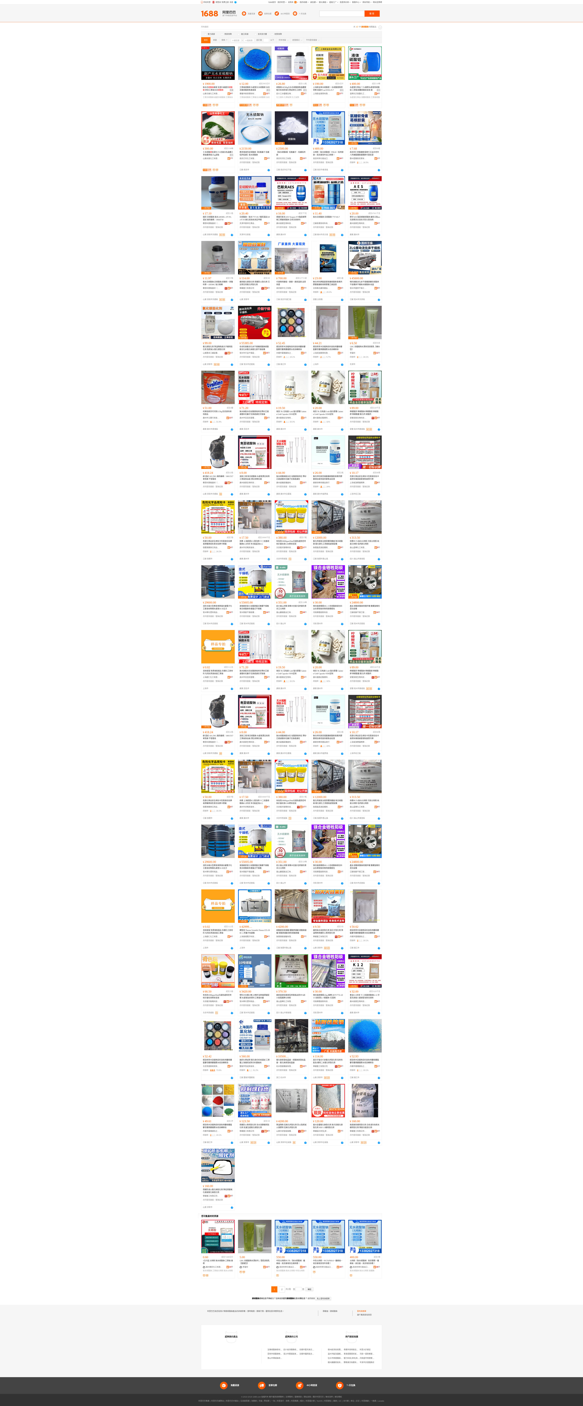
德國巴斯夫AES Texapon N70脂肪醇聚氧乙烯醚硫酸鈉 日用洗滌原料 (291, 218)
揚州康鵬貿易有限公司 (337, 1362)
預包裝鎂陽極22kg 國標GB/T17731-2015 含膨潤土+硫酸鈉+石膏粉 (328, 996)
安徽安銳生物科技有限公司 (358, 418)
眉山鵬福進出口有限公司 (284, 612)
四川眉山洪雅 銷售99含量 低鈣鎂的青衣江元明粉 (291, 607)
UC (340, 1401)
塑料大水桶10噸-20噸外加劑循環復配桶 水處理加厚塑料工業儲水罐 (254, 996)
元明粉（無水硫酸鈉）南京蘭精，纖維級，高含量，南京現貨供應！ (364, 1262)
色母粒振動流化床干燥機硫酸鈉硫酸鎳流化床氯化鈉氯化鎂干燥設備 (254, 348)
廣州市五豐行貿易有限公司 (211, 418)
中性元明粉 (300, 1271)
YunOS (319, 1401)
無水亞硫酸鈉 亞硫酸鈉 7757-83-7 (326, 217)
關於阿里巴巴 (318, 1397)
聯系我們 (329, 1397)
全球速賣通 (244, 1401)
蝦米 (302, 1401)
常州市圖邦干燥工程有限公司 (358, 288)
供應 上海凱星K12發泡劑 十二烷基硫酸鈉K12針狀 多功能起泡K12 (254, 542)
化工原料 (280, 97)
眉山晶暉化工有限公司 (358, 548)
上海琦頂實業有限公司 (321, 353)
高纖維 (371, 1271)
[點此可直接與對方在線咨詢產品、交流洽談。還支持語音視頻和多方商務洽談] (269, 170)
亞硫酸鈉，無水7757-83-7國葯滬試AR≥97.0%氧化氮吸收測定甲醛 (255, 218)
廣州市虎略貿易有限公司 (248, 548)
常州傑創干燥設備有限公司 (248, 612)
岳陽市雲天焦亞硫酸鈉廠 (309, 1350)
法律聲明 (289, 1397)
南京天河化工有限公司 (284, 158)
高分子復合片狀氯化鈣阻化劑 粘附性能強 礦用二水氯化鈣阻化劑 (328, 1061)
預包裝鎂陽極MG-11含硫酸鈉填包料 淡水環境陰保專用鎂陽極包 (327, 607)
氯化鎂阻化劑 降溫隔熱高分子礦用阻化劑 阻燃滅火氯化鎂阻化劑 (217, 348)
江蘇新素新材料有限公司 (321, 223)
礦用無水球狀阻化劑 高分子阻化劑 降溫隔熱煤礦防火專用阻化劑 (328, 931)
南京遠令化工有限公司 (284, 288)
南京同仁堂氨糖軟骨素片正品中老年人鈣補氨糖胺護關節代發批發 (364, 153)
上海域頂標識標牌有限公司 (358, 483)
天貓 (260, 1401)
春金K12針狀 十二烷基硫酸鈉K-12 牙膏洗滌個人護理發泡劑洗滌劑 (365, 996)
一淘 (273, 1401)
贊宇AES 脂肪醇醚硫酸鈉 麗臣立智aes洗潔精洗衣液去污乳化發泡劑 (365, 218)
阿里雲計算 (310, 1401)
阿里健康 (365, 1401)
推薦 (231, 90)
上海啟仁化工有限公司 (211, 677)
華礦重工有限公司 (247, 288)
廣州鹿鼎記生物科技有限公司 (284, 418)
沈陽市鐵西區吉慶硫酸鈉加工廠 (312, 1354)
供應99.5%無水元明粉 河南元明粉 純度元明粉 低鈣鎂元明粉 (364, 542)
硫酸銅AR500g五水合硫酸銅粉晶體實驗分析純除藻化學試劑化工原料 (291, 88)
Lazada (381, 1401)
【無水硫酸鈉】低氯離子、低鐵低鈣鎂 (290, 153)
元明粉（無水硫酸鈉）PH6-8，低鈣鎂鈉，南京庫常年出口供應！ (328, 153)
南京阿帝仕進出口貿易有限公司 (321, 158)
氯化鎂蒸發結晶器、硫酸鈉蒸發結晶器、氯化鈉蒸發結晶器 (290, 1061)
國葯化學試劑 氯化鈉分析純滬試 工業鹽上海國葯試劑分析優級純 (255, 1061)
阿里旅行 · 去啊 (283, 1401)
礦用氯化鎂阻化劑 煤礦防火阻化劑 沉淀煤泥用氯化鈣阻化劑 (255, 283)
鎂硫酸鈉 (333, 1311)
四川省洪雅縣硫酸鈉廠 (292, 1350)
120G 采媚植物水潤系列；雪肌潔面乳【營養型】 (255, 1262)
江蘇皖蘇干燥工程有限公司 (358, 612)
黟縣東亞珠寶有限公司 (353, 1362)
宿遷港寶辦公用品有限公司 (211, 548)
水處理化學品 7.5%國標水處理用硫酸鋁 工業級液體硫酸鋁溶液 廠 (365, 88)
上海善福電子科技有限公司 (248, 937)
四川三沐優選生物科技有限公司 (284, 94)
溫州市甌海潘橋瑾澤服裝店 (339, 1354)
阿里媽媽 (294, 1401)
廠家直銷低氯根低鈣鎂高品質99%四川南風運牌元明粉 (290, 996)
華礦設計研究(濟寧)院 (321, 1131)
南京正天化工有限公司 (248, 158)
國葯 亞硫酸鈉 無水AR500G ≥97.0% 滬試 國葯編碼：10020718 (217, 218)
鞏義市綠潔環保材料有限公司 (248, 94)
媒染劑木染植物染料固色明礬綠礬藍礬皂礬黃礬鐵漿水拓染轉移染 (364, 1061)
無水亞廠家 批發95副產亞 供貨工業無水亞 (217, 88)
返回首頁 (311, 1298)
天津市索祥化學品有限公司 (248, 223)
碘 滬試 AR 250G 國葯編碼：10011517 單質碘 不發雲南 (218, 477)
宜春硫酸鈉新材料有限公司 (278, 1350)
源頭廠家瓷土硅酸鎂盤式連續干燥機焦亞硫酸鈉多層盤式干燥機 (254, 607)
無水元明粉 (228, 1271)
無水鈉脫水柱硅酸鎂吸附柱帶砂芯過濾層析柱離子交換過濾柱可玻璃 (254, 412)
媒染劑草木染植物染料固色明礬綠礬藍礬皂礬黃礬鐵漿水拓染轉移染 (290, 348)
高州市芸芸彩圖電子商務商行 (248, 418)
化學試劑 (287, 97)
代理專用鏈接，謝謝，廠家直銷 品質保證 (291, 283)
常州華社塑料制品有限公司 (211, 612)
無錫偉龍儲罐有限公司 (284, 937)
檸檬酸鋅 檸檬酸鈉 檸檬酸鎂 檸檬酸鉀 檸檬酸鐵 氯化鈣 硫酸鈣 (364, 412)
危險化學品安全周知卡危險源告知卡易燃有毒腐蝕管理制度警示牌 (364, 477)
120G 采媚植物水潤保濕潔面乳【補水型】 (365, 348)
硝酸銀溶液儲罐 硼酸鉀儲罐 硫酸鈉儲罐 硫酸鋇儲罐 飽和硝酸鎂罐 (291, 931)
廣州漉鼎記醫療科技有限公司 (321, 418)
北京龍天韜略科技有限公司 (284, 548)
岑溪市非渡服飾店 (367, 1362)
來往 (352, 1401)
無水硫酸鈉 (207, 1271)
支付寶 (346, 1401)
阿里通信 (327, 1401)
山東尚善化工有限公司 (211, 158)
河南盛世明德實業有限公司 (371, 1358)
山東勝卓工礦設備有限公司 (211, 353)
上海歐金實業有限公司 (321, 94)
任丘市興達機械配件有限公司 (339, 1358)
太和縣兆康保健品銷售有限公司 (321, 288)
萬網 (335, 1401)
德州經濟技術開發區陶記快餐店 (340, 1350)
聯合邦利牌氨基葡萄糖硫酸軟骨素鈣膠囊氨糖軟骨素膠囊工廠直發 (327, 283)
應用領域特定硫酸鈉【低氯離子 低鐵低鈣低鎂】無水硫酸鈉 (254, 153)
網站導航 (338, 1397)
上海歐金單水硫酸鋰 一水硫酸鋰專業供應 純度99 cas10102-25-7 (328, 88)
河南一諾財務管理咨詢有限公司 (372, 1354)
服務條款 (298, 1397)
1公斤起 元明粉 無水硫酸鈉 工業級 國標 (218, 1262)
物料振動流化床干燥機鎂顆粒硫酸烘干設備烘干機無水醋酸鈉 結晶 (364, 283)
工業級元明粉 (217, 1271)
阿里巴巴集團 (203, 1401)
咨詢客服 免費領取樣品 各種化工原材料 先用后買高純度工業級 (218, 672)
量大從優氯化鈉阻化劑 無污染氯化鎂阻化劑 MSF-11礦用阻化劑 (328, 1126)
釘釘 (358, 1401)
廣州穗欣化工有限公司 (214, 1267)
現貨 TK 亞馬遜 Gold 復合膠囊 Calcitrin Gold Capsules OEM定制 (291, 412)
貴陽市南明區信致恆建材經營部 (356, 1350)
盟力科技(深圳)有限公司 (353, 1358)
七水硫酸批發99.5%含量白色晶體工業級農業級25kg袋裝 (218, 153)
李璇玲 (352, 353)
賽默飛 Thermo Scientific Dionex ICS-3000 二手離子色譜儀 (255, 931)
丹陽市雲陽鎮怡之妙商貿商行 (284, 353)
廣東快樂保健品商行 (321, 483)
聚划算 (266, 1401)
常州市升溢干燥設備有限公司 (248, 353)
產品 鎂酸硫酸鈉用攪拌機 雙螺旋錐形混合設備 (365, 607)
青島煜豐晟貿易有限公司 (354, 1354)
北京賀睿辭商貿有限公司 (211, 1066)
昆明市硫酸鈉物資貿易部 (278, 1354)
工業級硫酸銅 (245, 97)
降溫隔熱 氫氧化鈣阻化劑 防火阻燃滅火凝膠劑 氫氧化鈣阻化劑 (291, 1126)
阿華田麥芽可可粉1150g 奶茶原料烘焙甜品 (217, 412)
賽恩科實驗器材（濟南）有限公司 (211, 223)
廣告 (268, 90)
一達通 (373, 1401)
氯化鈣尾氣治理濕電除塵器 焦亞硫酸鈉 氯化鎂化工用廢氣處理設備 (328, 542)
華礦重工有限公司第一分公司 (358, 1131)
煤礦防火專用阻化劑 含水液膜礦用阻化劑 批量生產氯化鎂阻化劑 (254, 1126)
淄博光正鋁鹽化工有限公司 (358, 94)
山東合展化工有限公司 (211, 94)
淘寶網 (254, 1401)
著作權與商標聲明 (276, 1397)
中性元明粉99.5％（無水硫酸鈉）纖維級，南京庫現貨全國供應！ (290, 1262)
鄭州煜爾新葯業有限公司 (358, 158)
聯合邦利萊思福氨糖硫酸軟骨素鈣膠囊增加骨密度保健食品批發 (327, 477)
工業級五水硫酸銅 (258, 97)
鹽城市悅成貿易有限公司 (248, 1066)
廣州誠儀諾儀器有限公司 (284, 483)
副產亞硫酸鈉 (219, 97)
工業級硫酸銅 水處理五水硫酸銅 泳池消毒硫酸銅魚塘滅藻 (255, 88)
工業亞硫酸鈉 (208, 97)
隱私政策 (307, 1397)
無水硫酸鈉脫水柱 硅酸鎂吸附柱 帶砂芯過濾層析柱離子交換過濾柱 (291, 477)
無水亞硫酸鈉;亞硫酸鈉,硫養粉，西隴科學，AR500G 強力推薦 (218, 283)
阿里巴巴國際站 (217, 1401)
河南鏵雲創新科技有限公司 (321, 612)
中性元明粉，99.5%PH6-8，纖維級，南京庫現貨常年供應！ (328, 1262)
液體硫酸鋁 (365, 97)
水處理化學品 (355, 97)
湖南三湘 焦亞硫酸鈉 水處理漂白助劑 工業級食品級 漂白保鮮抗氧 (255, 477)
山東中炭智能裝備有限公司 (284, 1131)
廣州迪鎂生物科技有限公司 (284, 223)
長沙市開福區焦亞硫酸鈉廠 (294, 1354)
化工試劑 (295, 97)
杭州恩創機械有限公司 (284, 1066)
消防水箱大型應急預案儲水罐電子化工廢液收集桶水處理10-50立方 (217, 607)
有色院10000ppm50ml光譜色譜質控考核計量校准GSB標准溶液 (291, 542)
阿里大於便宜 (365, 1350)
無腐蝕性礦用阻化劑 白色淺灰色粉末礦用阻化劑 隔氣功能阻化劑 (364, 1126)
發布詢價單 (361, 1311)
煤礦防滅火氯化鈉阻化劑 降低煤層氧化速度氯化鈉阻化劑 (217, 1191)
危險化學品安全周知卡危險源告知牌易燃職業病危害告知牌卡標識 (217, 542)
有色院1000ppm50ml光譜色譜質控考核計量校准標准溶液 (217, 996)
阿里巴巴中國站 (232, 1401)
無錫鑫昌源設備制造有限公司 (321, 548)
